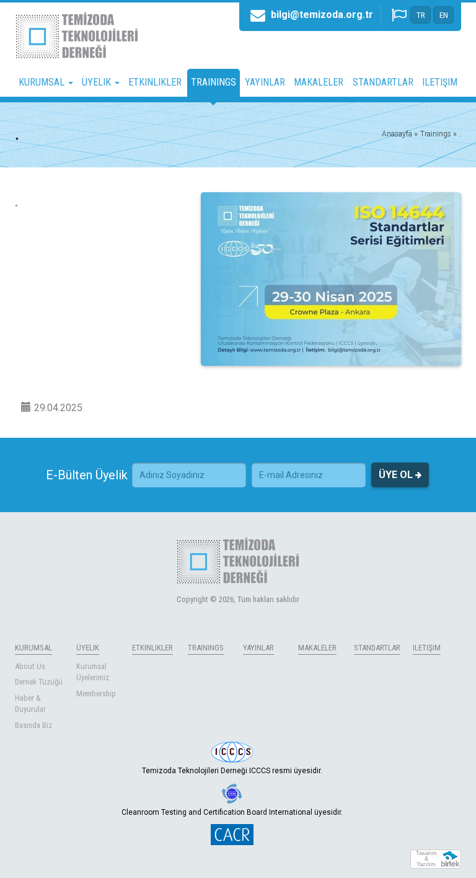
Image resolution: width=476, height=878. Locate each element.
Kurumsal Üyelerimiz (92, 672)
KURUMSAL (33, 647)
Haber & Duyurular (30, 703)
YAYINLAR (265, 82)
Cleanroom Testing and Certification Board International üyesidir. (232, 812)
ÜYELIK (87, 647)
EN (443, 15)
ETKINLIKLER (155, 82)
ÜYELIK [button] (97, 82)
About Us (30, 666)
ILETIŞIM (439, 82)
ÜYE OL (397, 475)
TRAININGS (213, 82)
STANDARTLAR (383, 82)
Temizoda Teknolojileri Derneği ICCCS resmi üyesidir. (232, 770)
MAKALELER (318, 82)
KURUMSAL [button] (43, 82)
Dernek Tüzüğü (39, 681)
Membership (96, 693)
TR (420, 15)
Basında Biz (33, 725)
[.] (331, 279)
